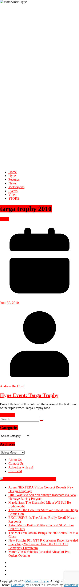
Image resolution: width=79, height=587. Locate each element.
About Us (14, 460)
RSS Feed (15, 471)
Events (12, 191)
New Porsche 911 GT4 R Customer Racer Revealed (43, 540)
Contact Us (15, 463)
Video (12, 194)
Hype (12, 175)
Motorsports (16, 187)
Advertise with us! (20, 467)
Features (14, 179)
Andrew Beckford (12, 386)
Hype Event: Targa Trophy (29, 395)
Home (12, 172)
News (12, 183)
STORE (13, 198)
